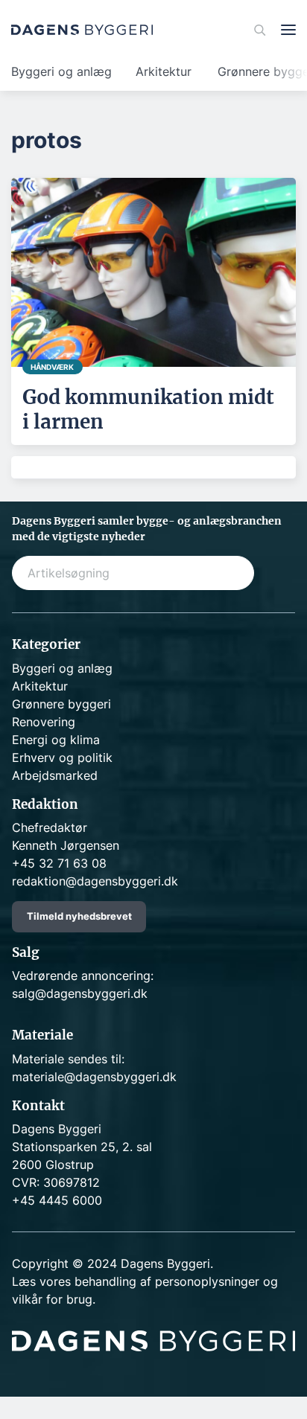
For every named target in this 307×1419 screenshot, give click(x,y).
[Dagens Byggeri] (82, 29)
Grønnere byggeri (61, 703)
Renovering (43, 721)
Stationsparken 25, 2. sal (82, 1146)
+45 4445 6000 (57, 1200)
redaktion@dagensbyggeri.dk (95, 881)
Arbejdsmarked (55, 775)
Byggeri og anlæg (61, 71)
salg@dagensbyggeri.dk (80, 993)
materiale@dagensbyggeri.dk (94, 1076)
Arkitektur (164, 71)
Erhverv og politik (62, 757)
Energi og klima (56, 739)
